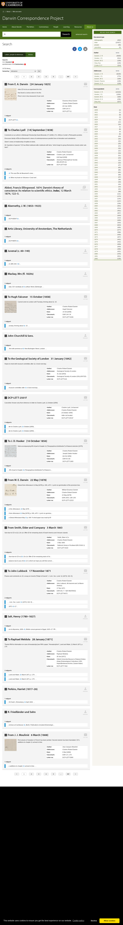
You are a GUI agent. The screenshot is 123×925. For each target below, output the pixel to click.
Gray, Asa (97, 63)
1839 (96, 155)
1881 (96, 256)
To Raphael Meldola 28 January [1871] (30, 639)
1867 (96, 223)
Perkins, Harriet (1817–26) (23, 689)
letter (96, 42)
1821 (96, 112)
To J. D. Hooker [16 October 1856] (27, 440)
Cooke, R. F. (98, 65)
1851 (96, 184)
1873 (96, 237)
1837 (96, 151)
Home (3, 12)
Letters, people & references (14, 54)
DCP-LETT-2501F (17, 397)
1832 (96, 139)
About (8, 11)
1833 (96, 141)
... (60, 76)
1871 (96, 232)
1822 (96, 115)
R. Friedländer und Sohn (22, 711)
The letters (30, 27)
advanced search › (82, 34)
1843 (96, 165)
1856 (96, 196)
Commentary (44, 27)
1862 (96, 211)
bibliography (98, 40)
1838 (96, 153)
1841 (96, 160)
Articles (30, 54)
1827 (96, 127)
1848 (96, 177)
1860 (96, 206)
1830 (96, 134)
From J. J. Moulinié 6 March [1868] (28, 734)
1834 (96, 143)
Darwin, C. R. (98, 56)
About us (90, 27)
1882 (96, 258)
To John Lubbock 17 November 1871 (29, 570)
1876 (96, 244)
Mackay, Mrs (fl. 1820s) (21, 273)
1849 (96, 179)
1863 (96, 213)
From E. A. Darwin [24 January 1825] (29, 84)
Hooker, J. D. (98, 58)
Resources (78, 27)
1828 (96, 129)
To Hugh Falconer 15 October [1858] (29, 296)
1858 (96, 201)
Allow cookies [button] (109, 921)
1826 (96, 124)
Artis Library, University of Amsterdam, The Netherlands (40, 228)
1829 (96, 131)
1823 (96, 117)
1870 (96, 230)
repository (97, 47)
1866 (96, 220)
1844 (96, 167)
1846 (96, 172)
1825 (96, 122)
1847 (96, 175)
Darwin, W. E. (98, 60)
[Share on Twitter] (80, 49)
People (55, 27)
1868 (96, 225)
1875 (96, 242)
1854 (96, 191)
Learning (66, 27)
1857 (96, 199)
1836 (96, 148)
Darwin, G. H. (98, 83)
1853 (96, 189)
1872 (96, 235)
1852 (96, 187)
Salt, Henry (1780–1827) (21, 616)
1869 (96, 227)
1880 (96, 254)
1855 (96, 194)
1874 (96, 239)
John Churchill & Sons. (21, 335)
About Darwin (17, 27)
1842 (96, 163)
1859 (96, 203)
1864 (96, 215)
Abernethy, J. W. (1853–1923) (24, 205)
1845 (96, 170)
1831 (96, 136)
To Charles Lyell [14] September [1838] (30, 129)
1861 (96, 208)
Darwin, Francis (99, 81)
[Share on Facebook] (74, 49)
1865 (96, 218)
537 (68, 76)
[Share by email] (85, 49)
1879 (96, 251)
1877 (96, 246)
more (118, 52)
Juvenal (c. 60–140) (19, 250)
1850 (96, 182)
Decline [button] (94, 921)
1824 (96, 119)
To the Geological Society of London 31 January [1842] (39, 358)
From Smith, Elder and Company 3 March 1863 (35, 527)
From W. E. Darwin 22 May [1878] (27, 479)
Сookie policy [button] (78, 921)
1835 (96, 146)
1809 (96, 110)
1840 (96, 158)
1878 (96, 249)
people (96, 45)
